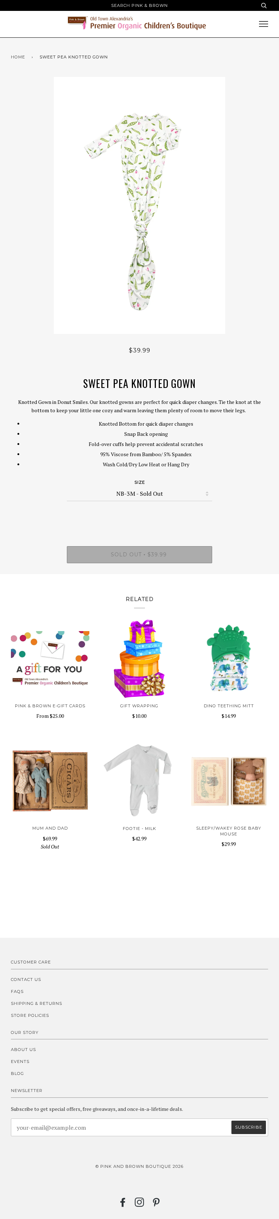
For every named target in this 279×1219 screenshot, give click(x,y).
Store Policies (30, 1015)
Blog (17, 1073)
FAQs (17, 991)
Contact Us (26, 979)
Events (20, 1061)
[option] (139, 205)
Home (18, 57)
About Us (23, 1049)
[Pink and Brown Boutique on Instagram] (140, 1204)
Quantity (140, 515)
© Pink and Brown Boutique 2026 (139, 1166)
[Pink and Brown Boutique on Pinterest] (156, 1204)
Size (139, 482)
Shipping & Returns (36, 1003)
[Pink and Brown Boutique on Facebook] (123, 1204)
